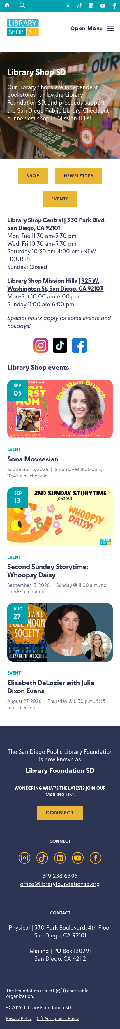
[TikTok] (60, 346)
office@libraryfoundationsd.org (60, 884)
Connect (60, 812)
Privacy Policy (18, 1018)
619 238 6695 (60, 876)
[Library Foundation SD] (22, 35)
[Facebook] (79, 346)
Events (60, 199)
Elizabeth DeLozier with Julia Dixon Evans (50, 687)
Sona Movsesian (32, 459)
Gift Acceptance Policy (58, 1018)
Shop (33, 176)
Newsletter (78, 176)
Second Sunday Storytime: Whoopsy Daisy (47, 571)
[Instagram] (40, 346)
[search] (22, 5)
